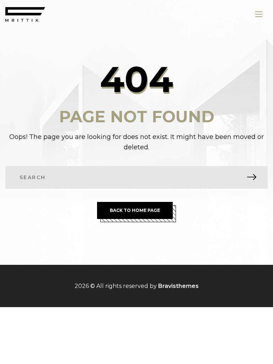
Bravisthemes (178, 286)
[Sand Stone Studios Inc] (25, 14)
